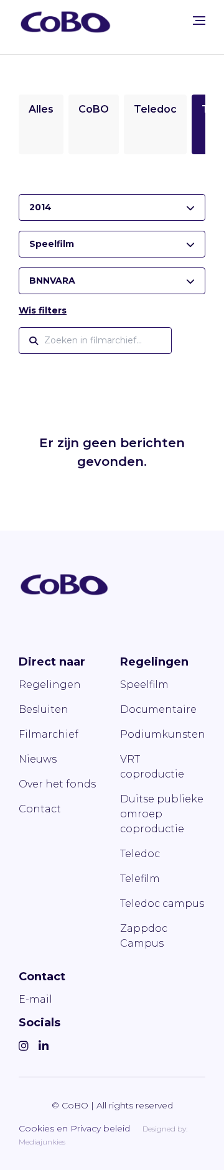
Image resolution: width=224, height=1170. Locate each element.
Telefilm (140, 878)
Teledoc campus (162, 903)
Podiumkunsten (162, 734)
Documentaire (158, 709)
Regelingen (50, 684)
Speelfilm (144, 684)
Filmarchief (48, 734)
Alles (41, 109)
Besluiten (43, 709)
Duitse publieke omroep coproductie (161, 814)
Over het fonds (57, 784)
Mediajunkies (42, 1141)
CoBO (93, 109)
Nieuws (38, 759)
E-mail (35, 999)
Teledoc (155, 109)
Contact (40, 809)
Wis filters (43, 310)
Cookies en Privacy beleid (74, 1128)
